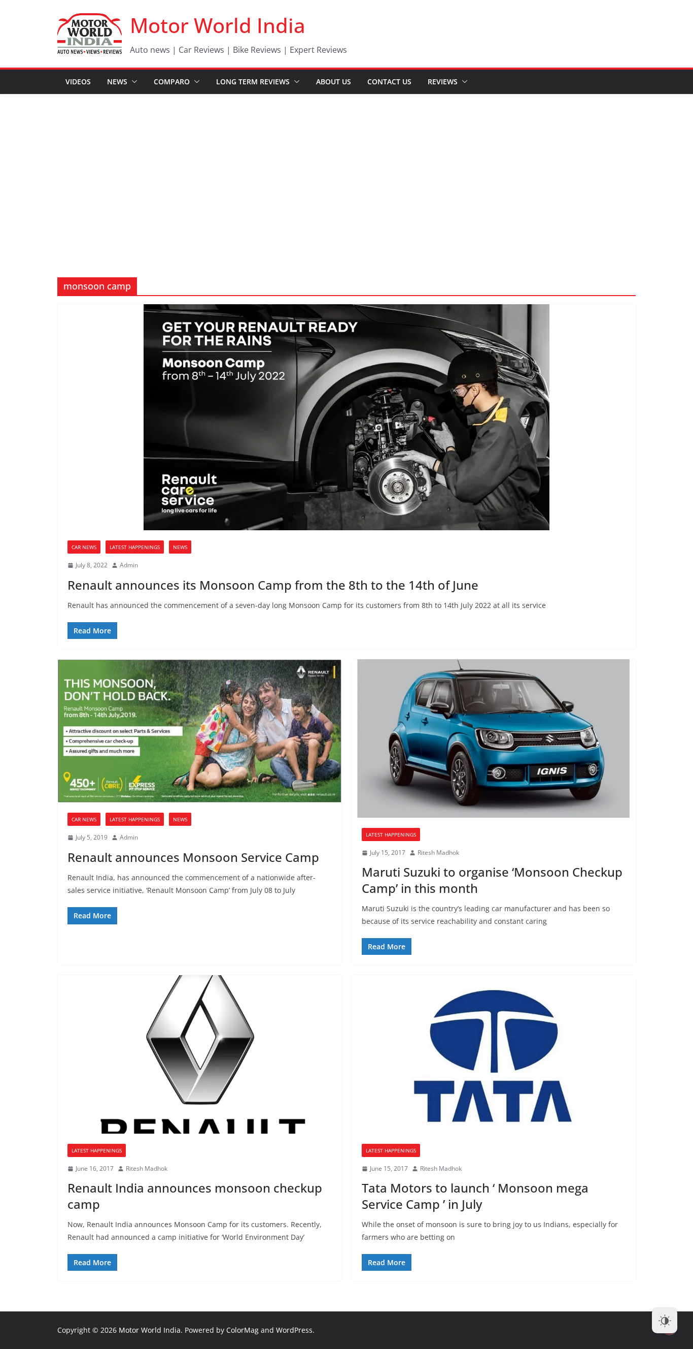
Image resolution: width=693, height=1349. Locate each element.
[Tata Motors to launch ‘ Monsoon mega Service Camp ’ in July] (494, 1054)
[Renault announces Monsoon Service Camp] (199, 730)
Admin (129, 565)
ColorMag (242, 1330)
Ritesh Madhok (438, 852)
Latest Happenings (135, 547)
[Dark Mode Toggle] (664, 1320)
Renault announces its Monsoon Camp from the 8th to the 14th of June (272, 584)
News (117, 81)
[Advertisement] (346, 171)
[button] (132, 82)
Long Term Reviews (253, 81)
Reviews (443, 81)
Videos (78, 81)
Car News (84, 547)
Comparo (172, 81)
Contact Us (389, 81)
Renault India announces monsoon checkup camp (194, 1195)
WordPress (294, 1330)
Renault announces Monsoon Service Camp (193, 857)
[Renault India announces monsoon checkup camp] (199, 1054)
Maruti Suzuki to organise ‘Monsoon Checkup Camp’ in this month (492, 879)
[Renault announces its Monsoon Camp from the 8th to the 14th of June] (346, 417)
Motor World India (217, 25)
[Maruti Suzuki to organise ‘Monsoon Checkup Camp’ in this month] (494, 738)
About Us (333, 81)
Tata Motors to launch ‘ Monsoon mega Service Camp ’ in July (475, 1195)
